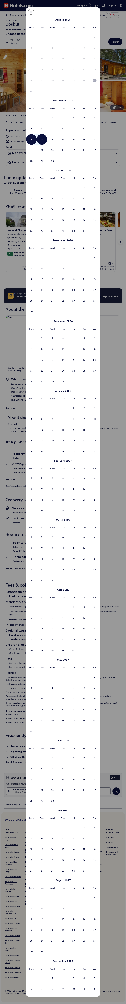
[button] (84, 37)
